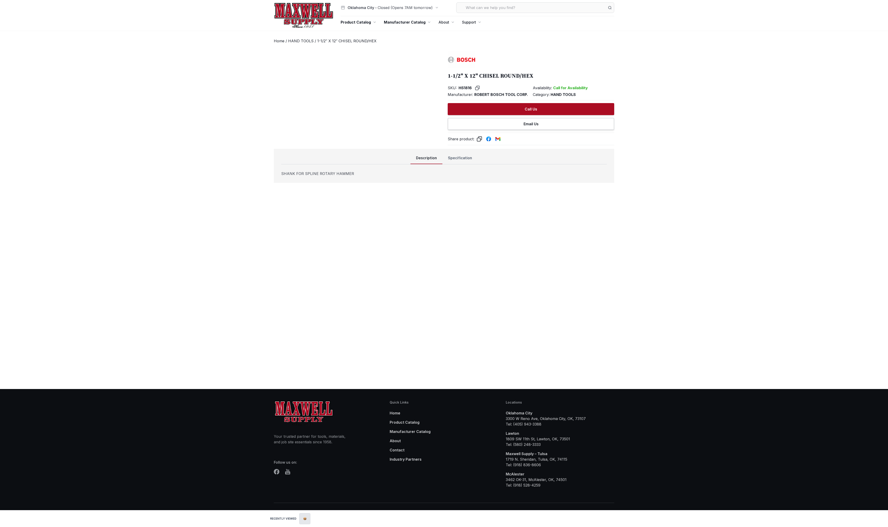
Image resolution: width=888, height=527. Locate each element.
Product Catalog (356, 22)
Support (469, 22)
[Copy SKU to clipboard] (477, 88)
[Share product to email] (498, 139)
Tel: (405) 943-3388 (523, 424)
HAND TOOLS (301, 41)
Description (426, 158)
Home (279, 41)
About (443, 22)
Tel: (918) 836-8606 (523, 465)
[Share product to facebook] (488, 139)
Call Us (531, 109)
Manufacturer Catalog (405, 22)
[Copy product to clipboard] (479, 139)
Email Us (531, 124)
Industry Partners (406, 459)
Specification (460, 158)
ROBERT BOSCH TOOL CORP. (501, 94)
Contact (397, 450)
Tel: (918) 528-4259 (523, 485)
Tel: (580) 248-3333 (523, 444)
